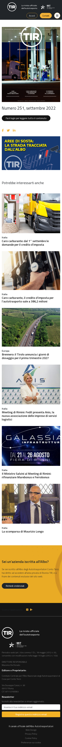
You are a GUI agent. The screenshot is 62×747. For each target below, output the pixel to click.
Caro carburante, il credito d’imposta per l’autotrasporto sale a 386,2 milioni (28, 299)
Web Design (31, 729)
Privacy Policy (31, 733)
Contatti (45, 15)
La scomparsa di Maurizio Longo (23, 531)
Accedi (32, 15)
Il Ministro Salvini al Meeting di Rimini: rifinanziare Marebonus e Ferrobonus (26, 475)
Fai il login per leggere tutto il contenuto (26, 118)
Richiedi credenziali (15, 586)
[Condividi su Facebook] (3, 130)
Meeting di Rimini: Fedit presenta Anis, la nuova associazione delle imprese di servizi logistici (29, 416)
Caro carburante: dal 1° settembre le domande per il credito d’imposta (25, 243)
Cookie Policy (31, 738)
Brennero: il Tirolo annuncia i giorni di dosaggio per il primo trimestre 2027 (25, 356)
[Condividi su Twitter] (8, 130)
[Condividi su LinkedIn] (14, 130)
